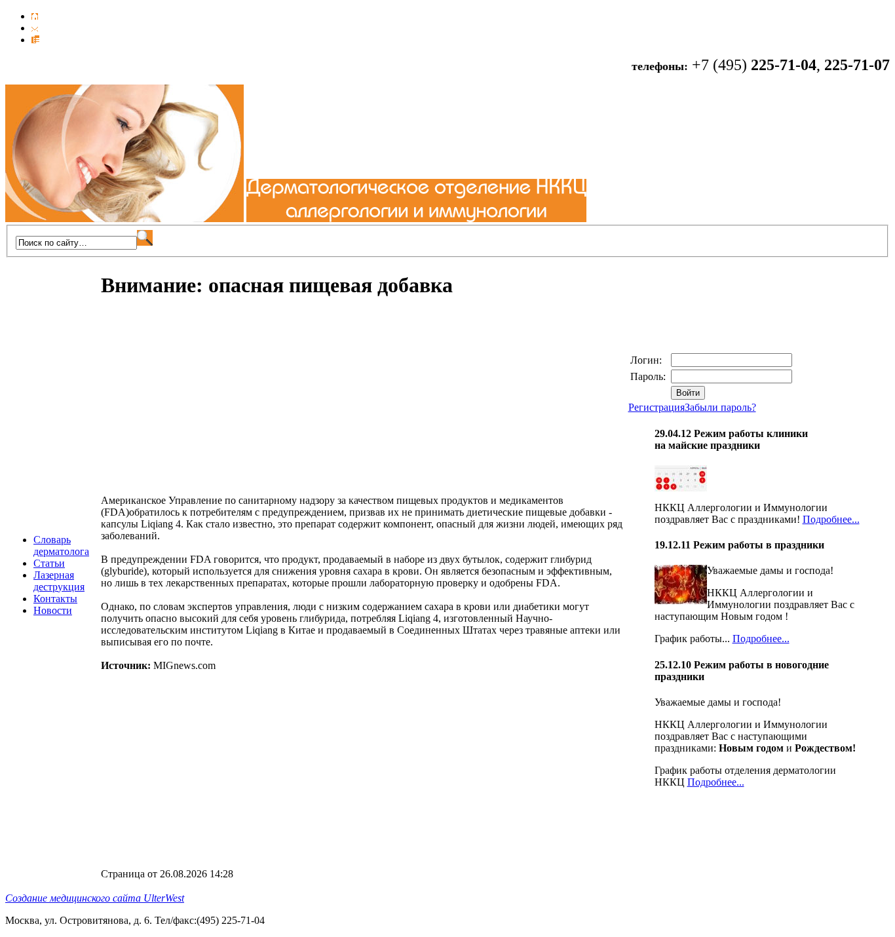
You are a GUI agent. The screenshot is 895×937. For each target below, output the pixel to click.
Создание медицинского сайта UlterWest (94, 898)
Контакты (55, 598)
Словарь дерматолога (61, 545)
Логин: (647, 360)
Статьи (49, 563)
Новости (52, 610)
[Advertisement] (211, 403)
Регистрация (656, 407)
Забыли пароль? (720, 407)
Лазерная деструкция (59, 580)
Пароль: (649, 376)
